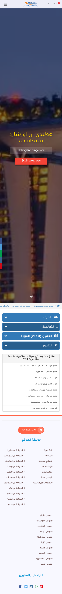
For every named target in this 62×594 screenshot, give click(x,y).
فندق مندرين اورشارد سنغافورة (43, 390)
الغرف (48, 317)
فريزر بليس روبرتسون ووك (45, 378)
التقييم (48, 345)
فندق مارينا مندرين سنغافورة (44, 402)
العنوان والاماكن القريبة (36, 336)
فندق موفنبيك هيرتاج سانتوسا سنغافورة (38, 366)
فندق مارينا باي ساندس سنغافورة (41, 396)
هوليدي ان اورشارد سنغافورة (44, 408)
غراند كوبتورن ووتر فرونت (46, 384)
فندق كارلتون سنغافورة (46, 372)
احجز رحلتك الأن (32, 161)
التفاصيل (48, 327)
